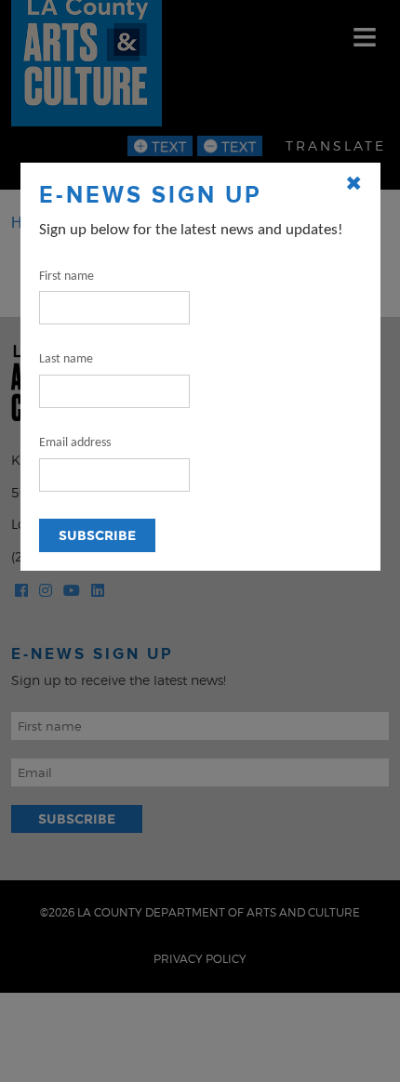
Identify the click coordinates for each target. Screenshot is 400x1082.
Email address (75, 443)
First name (66, 277)
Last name (66, 359)
